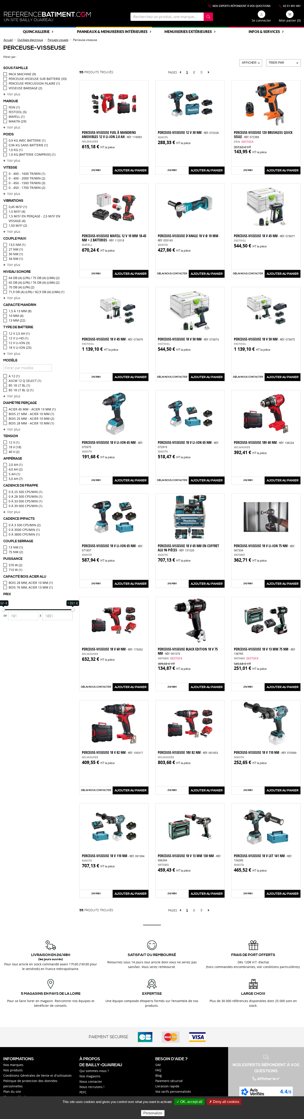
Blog (158, 1075)
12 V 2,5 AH (19, 333)
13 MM (17, 320)
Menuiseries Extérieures (188, 31)
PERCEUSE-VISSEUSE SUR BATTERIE (38, 79)
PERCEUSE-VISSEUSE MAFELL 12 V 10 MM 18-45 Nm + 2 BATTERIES (114, 238)
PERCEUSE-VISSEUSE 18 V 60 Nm (112, 649)
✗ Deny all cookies (224, 1102)
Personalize (152, 1113)
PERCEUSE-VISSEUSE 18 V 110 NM (113, 855)
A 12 (14, 376)
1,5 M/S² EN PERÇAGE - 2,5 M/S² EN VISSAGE (34, 218)
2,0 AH (15, 465)
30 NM (16, 254)
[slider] (3, 609)
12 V (14, 442)
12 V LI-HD (18, 338)
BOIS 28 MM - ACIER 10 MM (31, 423)
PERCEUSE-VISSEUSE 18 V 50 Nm (188, 339)
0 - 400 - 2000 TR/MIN (27, 178)
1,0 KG (15, 150)
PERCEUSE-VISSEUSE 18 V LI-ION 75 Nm (264, 547)
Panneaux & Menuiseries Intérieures (112, 31)
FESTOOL (17, 112)
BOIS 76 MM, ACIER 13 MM (31, 587)
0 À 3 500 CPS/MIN (25, 525)
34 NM (16, 259)
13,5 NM (17, 245)
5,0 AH (15, 479)
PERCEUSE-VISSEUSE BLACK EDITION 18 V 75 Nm (188, 651)
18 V (15, 447)
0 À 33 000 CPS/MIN (25, 501)
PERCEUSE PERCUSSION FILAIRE (34, 83)
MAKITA (17, 121)
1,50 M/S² (18, 225)
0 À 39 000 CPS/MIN (25, 506)
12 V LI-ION (19, 343)
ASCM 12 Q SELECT (25, 381)
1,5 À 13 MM (20, 311)
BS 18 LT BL (19, 385)
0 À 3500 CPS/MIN (24, 530)
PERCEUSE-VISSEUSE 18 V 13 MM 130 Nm (189, 857)
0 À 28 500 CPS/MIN (25, 496)
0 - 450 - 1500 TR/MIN (27, 183)
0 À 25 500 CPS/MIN (25, 492)
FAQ (158, 1070)
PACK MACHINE (22, 74)
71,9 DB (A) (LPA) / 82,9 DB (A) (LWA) (36, 292)
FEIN (14, 107)
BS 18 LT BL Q (21, 390)
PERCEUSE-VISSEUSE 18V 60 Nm (264, 442)
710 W (15, 570)
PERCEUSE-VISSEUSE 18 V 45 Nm (264, 235)
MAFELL (16, 116)
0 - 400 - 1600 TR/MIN (27, 173)
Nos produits (13, 1070)
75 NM (16, 552)
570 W (15, 565)
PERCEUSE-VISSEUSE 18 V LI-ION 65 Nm (112, 444)
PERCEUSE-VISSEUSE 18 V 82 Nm (112, 752)
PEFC (83, 1092)
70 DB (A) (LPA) (21, 287)
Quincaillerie (36, 31)
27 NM (16, 249)
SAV (158, 1065)
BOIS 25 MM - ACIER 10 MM (31, 418)
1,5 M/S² (17, 211)
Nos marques (13, 1065)
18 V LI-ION (20, 347)
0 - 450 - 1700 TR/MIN (27, 187)
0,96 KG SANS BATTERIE (28, 145)
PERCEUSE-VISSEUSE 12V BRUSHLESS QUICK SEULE (263, 134)
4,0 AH (15, 469)
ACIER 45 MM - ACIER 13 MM (32, 409)
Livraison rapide (167, 1086)
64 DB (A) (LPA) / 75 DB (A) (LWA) (34, 278)
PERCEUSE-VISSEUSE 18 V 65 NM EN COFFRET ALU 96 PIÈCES (188, 547)
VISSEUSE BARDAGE (25, 88)
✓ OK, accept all (189, 1102)
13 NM (16, 547)
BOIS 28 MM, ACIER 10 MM (31, 583)
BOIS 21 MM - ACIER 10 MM (31, 414)
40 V (14, 452)
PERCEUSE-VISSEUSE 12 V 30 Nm (188, 132)
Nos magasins (89, 1076)
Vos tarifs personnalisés (173, 1091)
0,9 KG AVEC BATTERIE (27, 140)
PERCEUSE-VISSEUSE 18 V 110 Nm (265, 752)
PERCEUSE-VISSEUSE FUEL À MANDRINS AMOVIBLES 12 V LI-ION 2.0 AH (112, 134)
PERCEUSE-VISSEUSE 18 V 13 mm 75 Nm (265, 651)
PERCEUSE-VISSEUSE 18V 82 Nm (188, 752)
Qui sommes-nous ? (94, 1071)
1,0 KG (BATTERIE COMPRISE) (32, 154)
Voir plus (13, 94)
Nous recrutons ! (91, 1087)
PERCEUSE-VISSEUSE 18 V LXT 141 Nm (263, 857)
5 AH (14, 474)
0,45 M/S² (18, 207)
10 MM (16, 316)
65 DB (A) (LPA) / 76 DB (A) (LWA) (34, 282)
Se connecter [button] (261, 20)
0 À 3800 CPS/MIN (24, 534)
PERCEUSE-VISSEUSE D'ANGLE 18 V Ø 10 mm (189, 237)
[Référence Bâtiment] (47, 16)
